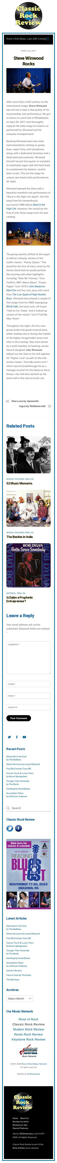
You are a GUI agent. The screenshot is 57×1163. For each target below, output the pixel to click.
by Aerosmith (25, 401)
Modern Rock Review (28, 1029)
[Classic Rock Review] (23, 1112)
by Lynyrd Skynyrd (23, 764)
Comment (14, 644)
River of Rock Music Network (34, 1064)
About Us (24, 1118)
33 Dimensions (33, 1074)
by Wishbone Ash (32, 406)
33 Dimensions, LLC (28, 1134)
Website (13, 707)
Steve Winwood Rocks (28, 60)
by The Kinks (18, 975)
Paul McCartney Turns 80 (18, 768)
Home (15, 1118)
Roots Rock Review (28, 1034)
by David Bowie (18, 789)
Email (12, 696)
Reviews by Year (20, 1125)
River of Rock (28, 1019)
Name (12, 684)
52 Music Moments (19, 483)
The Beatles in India (19, 537)
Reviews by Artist (21, 1121)
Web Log (29, 479)
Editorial (11, 593)
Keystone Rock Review (28, 1039)
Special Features (15, 479)
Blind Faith (12, 306)
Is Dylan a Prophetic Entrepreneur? (19, 599)
